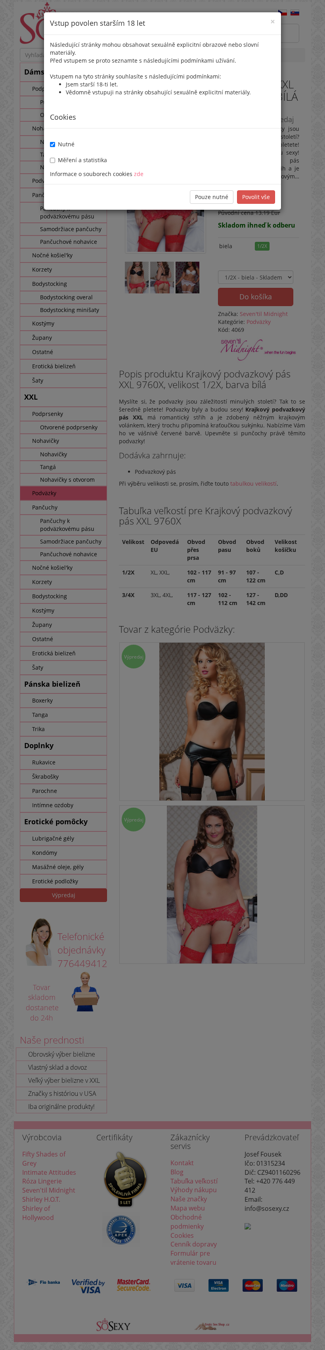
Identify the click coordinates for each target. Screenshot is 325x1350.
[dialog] (162, 675)
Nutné (66, 144)
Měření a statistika (82, 160)
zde (138, 174)
